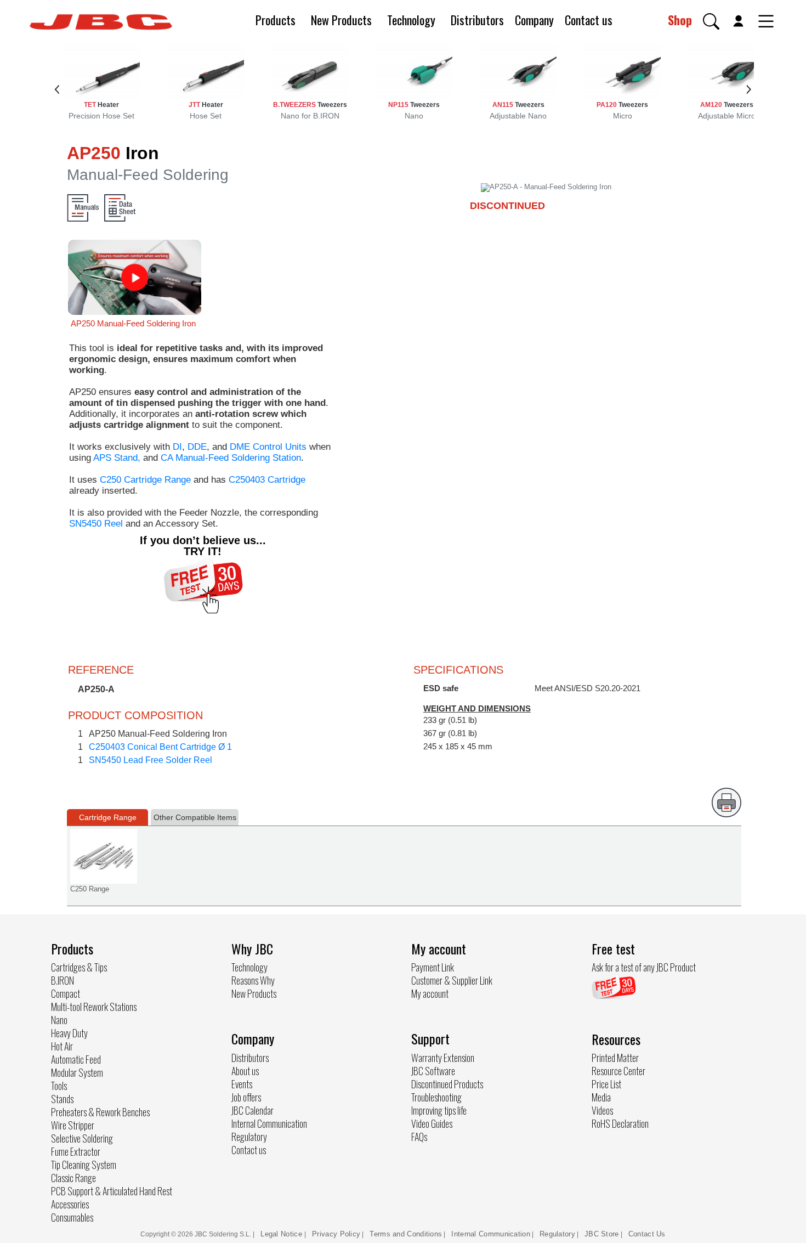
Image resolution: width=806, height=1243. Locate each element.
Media (601, 1097)
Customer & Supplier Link (451, 980)
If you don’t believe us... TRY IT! (203, 545)
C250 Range (89, 889)
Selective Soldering (82, 1138)
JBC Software (433, 1071)
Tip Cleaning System (83, 1164)
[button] (711, 21)
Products (276, 20)
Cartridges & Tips (79, 967)
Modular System (77, 1072)
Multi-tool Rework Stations (94, 1006)
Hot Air (62, 1046)
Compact (65, 993)
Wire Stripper (72, 1125)
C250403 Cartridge (267, 479)
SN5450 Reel (96, 523)
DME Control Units (268, 447)
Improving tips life (439, 1110)
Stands (62, 1099)
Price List (606, 1084)
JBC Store (601, 1234)
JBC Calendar (252, 1110)
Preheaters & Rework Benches (100, 1112)
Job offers (246, 1097)
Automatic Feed (76, 1059)
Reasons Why (253, 980)
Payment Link (432, 967)
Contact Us (647, 1234)
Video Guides (431, 1123)
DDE (197, 447)
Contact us (588, 20)
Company (534, 20)
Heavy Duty (69, 1033)
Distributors (477, 20)
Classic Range (73, 1178)
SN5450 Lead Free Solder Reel (150, 760)
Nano (59, 1020)
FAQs (419, 1136)
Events (241, 1084)
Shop (680, 20)
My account (430, 993)
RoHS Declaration (620, 1123)
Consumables (72, 1217)
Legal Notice (282, 1234)
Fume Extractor (75, 1151)
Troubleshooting (436, 1097)
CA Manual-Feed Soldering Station (231, 458)
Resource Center (618, 1071)
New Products (341, 20)
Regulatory (249, 1136)
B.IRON (62, 980)
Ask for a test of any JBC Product (644, 967)
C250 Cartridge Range (145, 479)
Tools (59, 1085)
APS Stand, (116, 458)
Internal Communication (269, 1123)
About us (245, 1071)
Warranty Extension (442, 1057)
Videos (602, 1110)
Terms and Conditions (406, 1234)
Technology (411, 20)
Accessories (70, 1204)
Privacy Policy (336, 1234)
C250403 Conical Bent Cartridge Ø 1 (160, 747)
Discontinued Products (447, 1084)
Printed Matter (615, 1057)
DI (177, 447)
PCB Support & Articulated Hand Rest (111, 1191)
